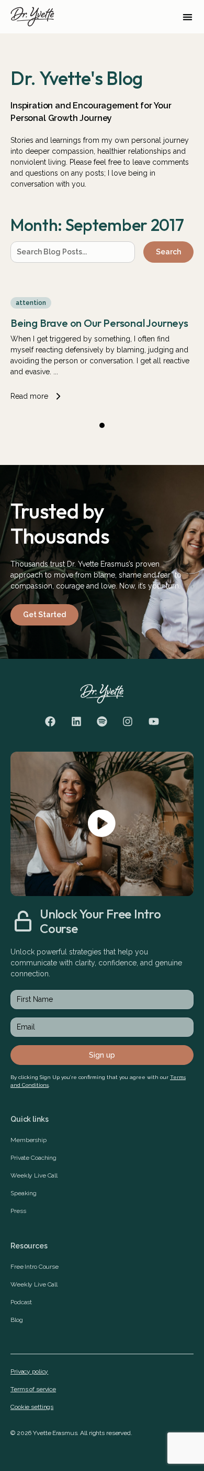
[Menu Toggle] (187, 16)
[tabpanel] (102, 343)
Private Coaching (33, 1157)
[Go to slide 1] (102, 425)
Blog (16, 1319)
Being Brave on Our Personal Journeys (99, 322)
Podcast (21, 1302)
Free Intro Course (34, 1266)
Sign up (102, 1055)
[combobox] (72, 252)
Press (18, 1211)
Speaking (23, 1193)
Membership (28, 1140)
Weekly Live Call (34, 1175)
